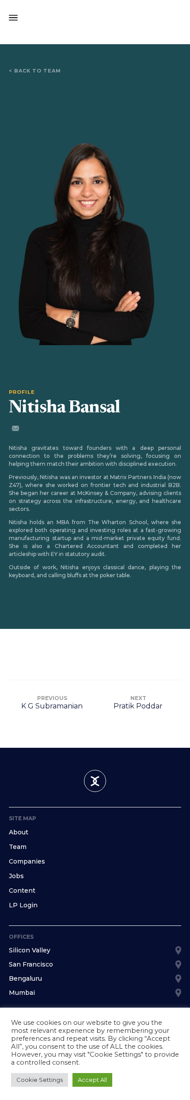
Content (22, 890)
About (18, 832)
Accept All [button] (92, 1079)
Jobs (16, 876)
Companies (27, 861)
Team (18, 847)
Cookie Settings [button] (39, 1079)
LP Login (23, 905)
